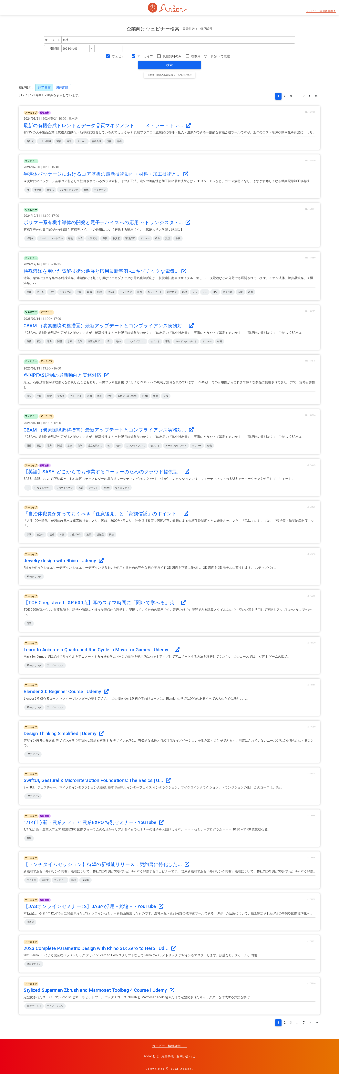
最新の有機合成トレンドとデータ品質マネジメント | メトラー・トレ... (104, 125)
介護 (62, 534)
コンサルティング (68, 189)
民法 (111, 534)
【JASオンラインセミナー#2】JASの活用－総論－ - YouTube (90, 906)
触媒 (99, 292)
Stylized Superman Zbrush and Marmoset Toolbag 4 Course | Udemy (96, 990)
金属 (29, 292)
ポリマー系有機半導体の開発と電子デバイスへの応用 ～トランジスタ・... (104, 222)
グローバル (76, 396)
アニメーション (55, 665)
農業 (29, 838)
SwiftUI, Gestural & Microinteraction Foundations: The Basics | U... (94, 780)
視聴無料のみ (172, 56)
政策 (89, 534)
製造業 (60, 396)
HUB (73, 880)
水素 (69, 341)
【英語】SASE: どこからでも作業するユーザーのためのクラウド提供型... (103, 471)
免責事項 (167, 1056)
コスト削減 (45, 141)
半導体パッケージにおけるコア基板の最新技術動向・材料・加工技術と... (103, 174)
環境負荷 (130, 238)
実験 (58, 141)
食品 (29, 396)
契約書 (45, 880)
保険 (29, 534)
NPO (215, 292)
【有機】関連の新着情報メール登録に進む (169, 75)
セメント (155, 341)
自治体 (40, 534)
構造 (157, 238)
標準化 (30, 922)
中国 (39, 396)
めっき (40, 292)
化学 (51, 292)
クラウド (93, 487)
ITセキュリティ (43, 487)
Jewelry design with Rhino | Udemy (60, 560)
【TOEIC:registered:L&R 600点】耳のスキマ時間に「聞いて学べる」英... (102, 602)
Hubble (85, 880)
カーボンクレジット (186, 341)
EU (109, 341)
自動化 (30, 141)
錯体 (89, 292)
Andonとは (151, 1056)
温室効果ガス (95, 341)
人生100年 (75, 534)
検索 (169, 65)
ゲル (194, 292)
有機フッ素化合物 (127, 396)
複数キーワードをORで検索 (210, 56)
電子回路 (227, 292)
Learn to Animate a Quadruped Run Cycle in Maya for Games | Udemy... (98, 649)
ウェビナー (119, 56)
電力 (49, 341)
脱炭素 (116, 238)
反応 (204, 292)
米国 (89, 396)
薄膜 (105, 238)
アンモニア (126, 292)
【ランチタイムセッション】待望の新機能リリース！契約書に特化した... (103, 864)
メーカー (81, 141)
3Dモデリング (34, 576)
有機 (119, 141)
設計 (167, 238)
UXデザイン (33, 754)
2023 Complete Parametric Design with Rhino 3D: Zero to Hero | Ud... (97, 948)
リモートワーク (64, 487)
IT (28, 487)
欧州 (110, 396)
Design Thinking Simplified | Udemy (61, 733)
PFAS (145, 396)
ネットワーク (155, 292)
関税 (59, 341)
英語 (80, 487)
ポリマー (145, 238)
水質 (155, 396)
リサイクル (65, 292)
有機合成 (96, 141)
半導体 (37, 189)
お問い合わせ (185, 1056)
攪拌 (109, 141)
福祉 (51, 534)
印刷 (70, 238)
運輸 (29, 341)
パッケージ (100, 189)
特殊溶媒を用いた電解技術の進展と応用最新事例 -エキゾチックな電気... (102, 271)
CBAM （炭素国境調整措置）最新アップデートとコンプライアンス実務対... (105, 325)
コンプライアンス (135, 341)
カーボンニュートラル (51, 238)
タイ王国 (31, 880)
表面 (250, 292)
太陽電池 (92, 238)
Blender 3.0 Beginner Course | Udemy (63, 691)
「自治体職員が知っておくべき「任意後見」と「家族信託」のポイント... (103, 513)
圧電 (139, 292)
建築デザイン (34, 964)
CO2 (184, 292)
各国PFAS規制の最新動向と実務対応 (63, 375)
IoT (80, 238)
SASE (107, 487)
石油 (39, 341)
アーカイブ (145, 56)
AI (28, 189)
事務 (167, 341)
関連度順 (62, 87)
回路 (79, 292)
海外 (69, 141)
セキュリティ (122, 487)
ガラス (50, 189)
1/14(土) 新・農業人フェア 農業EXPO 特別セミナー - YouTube (91, 822)
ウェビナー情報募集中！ (321, 11)
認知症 (100, 534)
